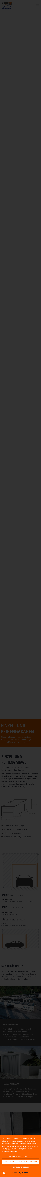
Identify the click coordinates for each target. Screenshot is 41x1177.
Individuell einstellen (20, 1167)
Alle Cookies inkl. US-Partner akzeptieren (20, 1162)
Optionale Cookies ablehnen (20, 1157)
